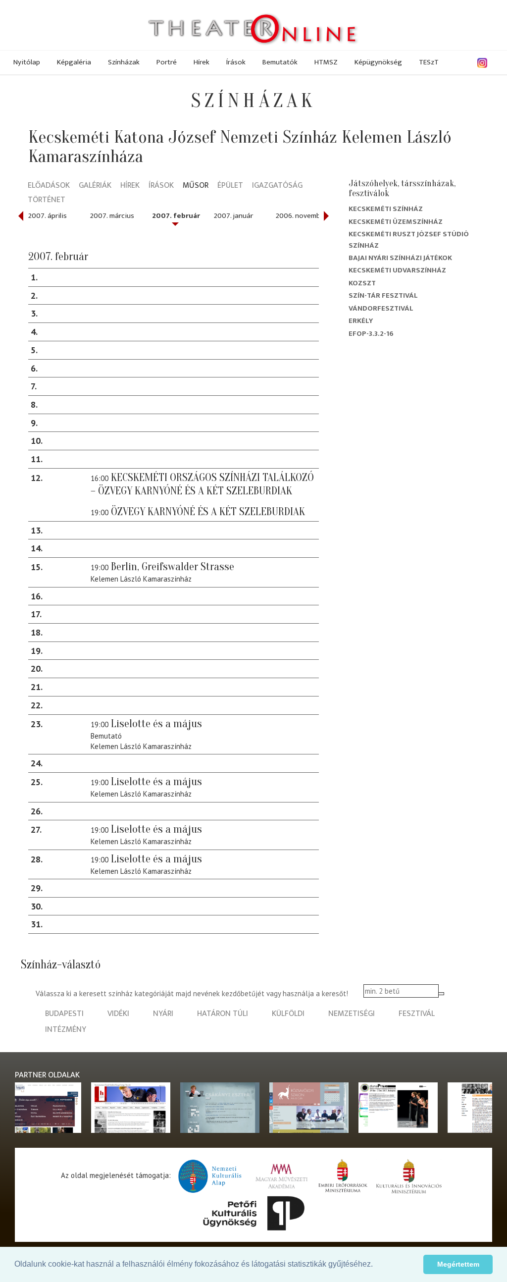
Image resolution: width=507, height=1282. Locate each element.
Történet (46, 200)
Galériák (95, 186)
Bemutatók (280, 62)
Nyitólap (26, 62)
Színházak (124, 62)
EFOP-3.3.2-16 (371, 333)
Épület (230, 186)
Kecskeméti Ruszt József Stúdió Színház (409, 239)
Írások (236, 62)
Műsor (195, 186)
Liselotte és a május (156, 723)
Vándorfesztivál (381, 308)
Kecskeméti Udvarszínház (397, 270)
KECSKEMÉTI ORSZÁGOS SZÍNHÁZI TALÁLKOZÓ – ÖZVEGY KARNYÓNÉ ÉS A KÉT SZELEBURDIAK (202, 484)
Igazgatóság (277, 186)
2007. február (176, 216)
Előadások (49, 186)
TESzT (429, 62)
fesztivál (417, 1013)
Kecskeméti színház (386, 209)
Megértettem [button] (458, 1264)
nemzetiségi (351, 1013)
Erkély (361, 321)
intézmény (65, 1029)
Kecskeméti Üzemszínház (396, 221)
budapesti (64, 1013)
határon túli (222, 1013)
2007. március (112, 216)
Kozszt (362, 283)
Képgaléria (74, 62)
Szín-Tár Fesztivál (383, 295)
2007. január (233, 216)
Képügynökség (378, 62)
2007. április (47, 216)
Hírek (201, 62)
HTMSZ (326, 62)
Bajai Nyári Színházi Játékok (400, 258)
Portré (166, 62)
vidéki (118, 1013)
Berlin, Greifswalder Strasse (172, 566)
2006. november (301, 216)
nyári (163, 1013)
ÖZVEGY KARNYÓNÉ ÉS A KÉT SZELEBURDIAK (208, 511)
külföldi (288, 1013)
